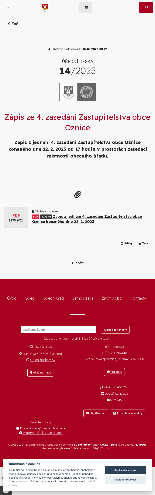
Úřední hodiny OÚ (42, 360)
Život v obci (112, 298)
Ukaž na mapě (41, 372)
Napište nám (97, 413)
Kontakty (138, 298)
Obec (29, 298)
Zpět (15, 23)
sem (108, 338)
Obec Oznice (54, 444)
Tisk (144, 243)
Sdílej (127, 243)
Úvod (11, 298)
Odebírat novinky (115, 329)
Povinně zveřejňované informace (42, 428)
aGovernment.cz (35, 444)
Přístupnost (107, 448)
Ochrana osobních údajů (85, 448)
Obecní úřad (53, 298)
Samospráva (82, 298)
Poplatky (116, 372)
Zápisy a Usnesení (46, 211)
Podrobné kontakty (129, 413)
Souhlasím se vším (125, 470)
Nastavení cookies (125, 479)
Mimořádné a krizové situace (42, 433)
